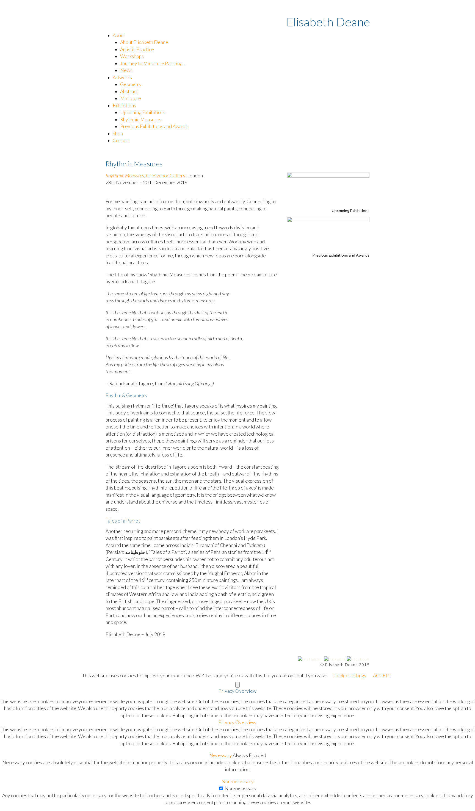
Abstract (129, 91)
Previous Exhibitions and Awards (154, 126)
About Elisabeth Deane (144, 42)
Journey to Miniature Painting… (153, 63)
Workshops (132, 56)
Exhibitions (124, 105)
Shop (118, 133)
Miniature (130, 98)
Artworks (122, 77)
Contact (121, 140)
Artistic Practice (137, 49)
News (126, 70)
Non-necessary (241, 788)
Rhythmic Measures (140, 119)
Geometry (131, 84)
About (119, 35)
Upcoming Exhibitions (142, 112)
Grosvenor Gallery (165, 175)
